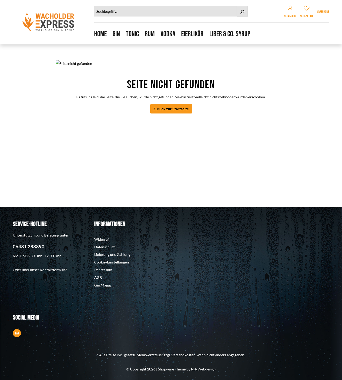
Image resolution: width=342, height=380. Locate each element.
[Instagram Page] (17, 333)
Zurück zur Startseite (171, 109)
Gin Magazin (104, 285)
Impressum (103, 269)
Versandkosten (183, 355)
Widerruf (101, 239)
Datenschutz (104, 247)
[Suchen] (242, 11)
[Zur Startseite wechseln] (49, 22)
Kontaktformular (53, 269)
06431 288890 (28, 246)
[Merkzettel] (306, 9)
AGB (98, 277)
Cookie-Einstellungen (111, 262)
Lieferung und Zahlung (112, 254)
